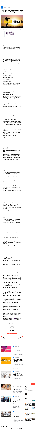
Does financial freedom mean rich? (10, 33)
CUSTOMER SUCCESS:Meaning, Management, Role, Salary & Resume (18, 400)
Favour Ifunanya (30, 387)
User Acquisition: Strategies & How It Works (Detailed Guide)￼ (18, 386)
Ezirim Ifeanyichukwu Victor (17, 416)
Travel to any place (5, 67)
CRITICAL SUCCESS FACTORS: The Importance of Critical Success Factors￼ (18, 374)
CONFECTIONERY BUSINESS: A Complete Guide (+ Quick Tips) (28, 420)
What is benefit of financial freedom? (10, 36)
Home (1, 4)
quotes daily (15, 323)
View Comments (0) (11, 333)
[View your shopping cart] (33, 1)
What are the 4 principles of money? (10, 32)
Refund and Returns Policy (25, 426)
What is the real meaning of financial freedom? (11, 31)
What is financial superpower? (9, 35)
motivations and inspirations (14, 90)
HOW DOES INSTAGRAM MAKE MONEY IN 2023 (17, 349)
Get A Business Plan (19, 428)
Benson (14, 389)
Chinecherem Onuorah (16, 402)
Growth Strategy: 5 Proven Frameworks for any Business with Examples (18, 360)
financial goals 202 (10, 115)
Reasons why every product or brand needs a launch (28, 401)
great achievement (13, 318)
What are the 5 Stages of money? (10, 34)
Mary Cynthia (12, 330)
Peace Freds (15, 350)
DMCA (12, 428)
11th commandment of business (12, 232)
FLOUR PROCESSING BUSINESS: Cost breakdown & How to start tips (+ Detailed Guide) (28, 415)
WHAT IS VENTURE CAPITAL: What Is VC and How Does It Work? (17, 414)
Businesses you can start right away (13, 199)
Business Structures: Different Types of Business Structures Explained (28, 405)
